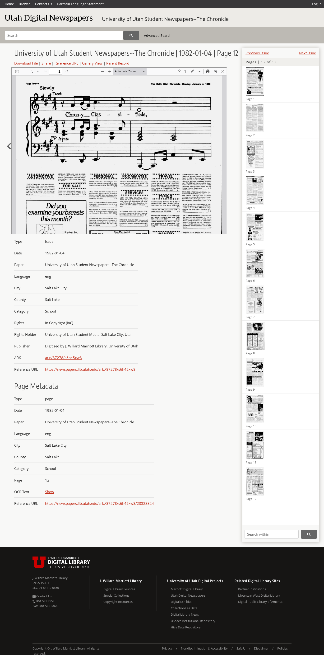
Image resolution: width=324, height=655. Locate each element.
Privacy (167, 648)
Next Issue (307, 53)
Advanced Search (157, 35)
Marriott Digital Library (187, 589)
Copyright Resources (118, 601)
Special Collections (116, 595)
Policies (282, 648)
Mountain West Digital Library (259, 595)
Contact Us (43, 4)
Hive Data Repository (186, 627)
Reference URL (66, 63)
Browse (24, 4)
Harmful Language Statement (80, 4)
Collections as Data (184, 608)
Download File (26, 63)
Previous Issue (257, 53)
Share (46, 63)
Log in (317, 4)
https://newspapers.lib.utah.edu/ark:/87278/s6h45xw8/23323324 (99, 503)
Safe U (240, 648)
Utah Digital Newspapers (188, 595)
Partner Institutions (252, 589)
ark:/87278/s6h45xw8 (63, 357)
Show (49, 491)
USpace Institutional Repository (193, 621)
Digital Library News (185, 614)
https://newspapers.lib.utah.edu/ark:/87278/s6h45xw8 (90, 369)
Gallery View (92, 63)
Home (9, 4)
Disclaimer (261, 648)
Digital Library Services (119, 589)
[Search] (131, 35)
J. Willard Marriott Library (50, 578)
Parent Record (117, 63)
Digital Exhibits (181, 601)
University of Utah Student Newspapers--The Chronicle (165, 19)
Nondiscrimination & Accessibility (204, 648)
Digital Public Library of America (260, 601)
